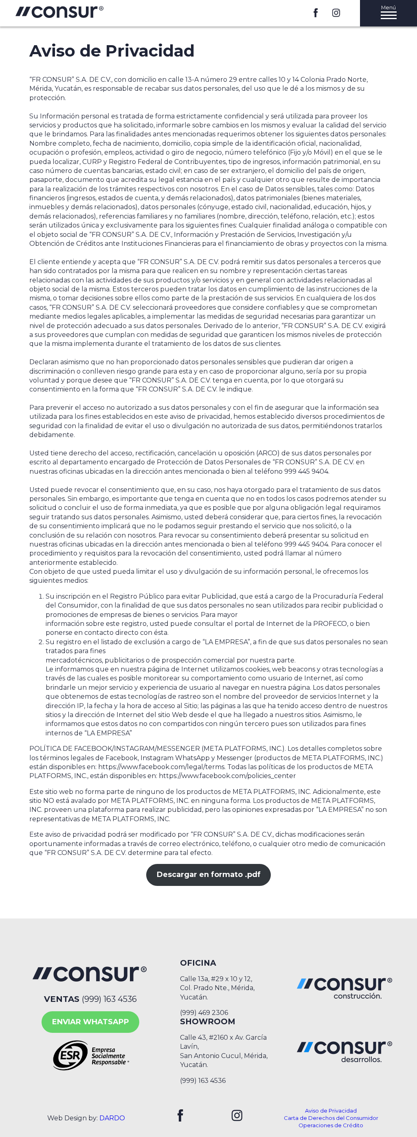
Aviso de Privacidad (331, 1110)
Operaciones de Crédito (330, 1125)
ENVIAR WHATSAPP (90, 1021)
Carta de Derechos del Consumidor (331, 1118)
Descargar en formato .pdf (209, 874)
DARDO (112, 1118)
